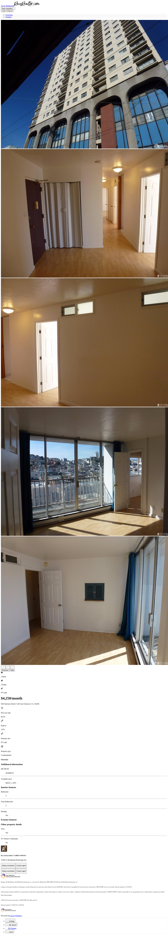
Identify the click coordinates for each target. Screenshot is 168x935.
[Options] (3, 667)
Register (10, 11)
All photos (5, 670)
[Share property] (12, 667)
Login (3, 11)
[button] (84, 84)
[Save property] (7, 667)
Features (8, 17)
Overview (9, 15)
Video (12, 670)
